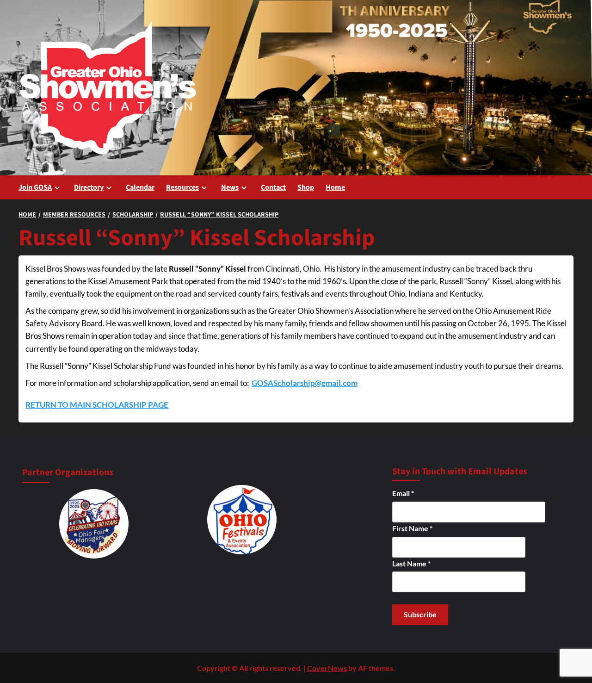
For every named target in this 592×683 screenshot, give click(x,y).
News (230, 187)
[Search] (568, 187)
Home (335, 187)
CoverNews (327, 668)
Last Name (411, 563)
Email (403, 493)
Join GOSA (35, 187)
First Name (412, 528)
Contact (273, 187)
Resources (182, 187)
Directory (89, 187)
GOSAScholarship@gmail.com (305, 383)
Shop (305, 187)
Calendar (140, 187)
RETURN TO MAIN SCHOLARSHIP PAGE (96, 405)
